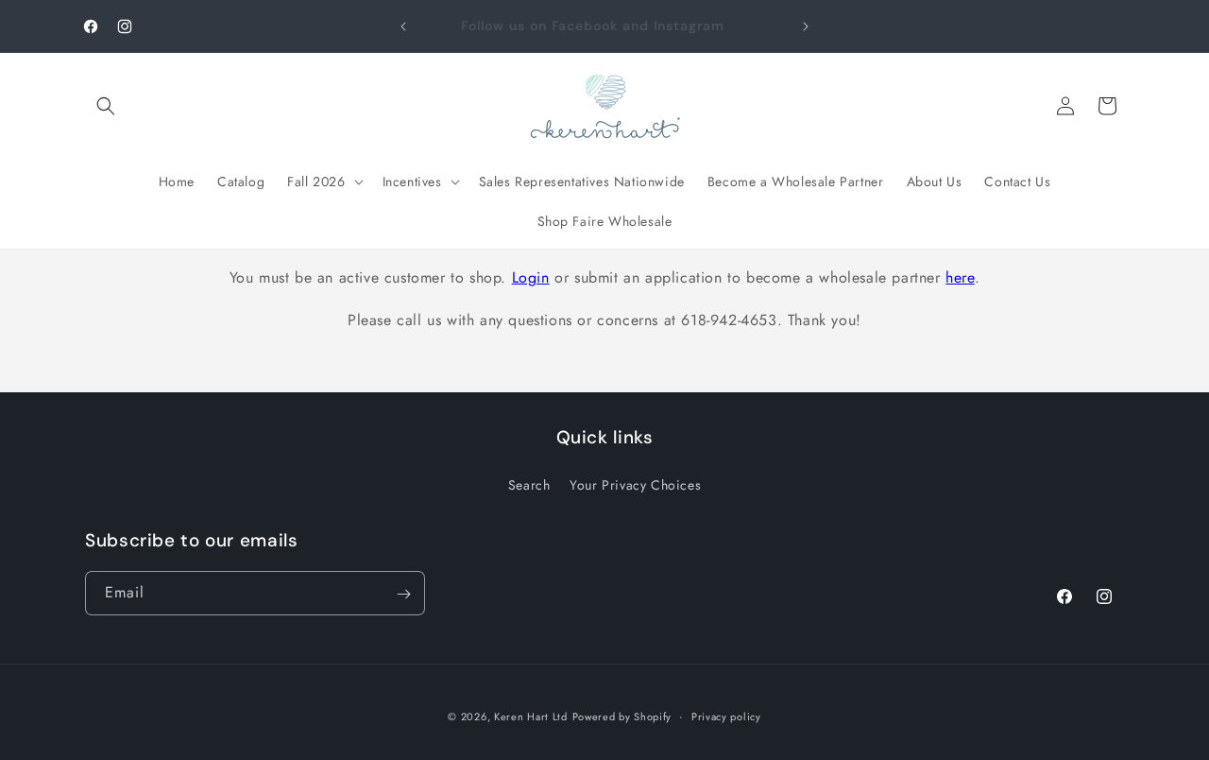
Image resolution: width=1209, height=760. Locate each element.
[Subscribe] (403, 594)
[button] (106, 106)
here (959, 277)
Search (529, 484)
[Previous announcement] (403, 26)
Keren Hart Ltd (531, 716)
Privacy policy (726, 715)
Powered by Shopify (622, 716)
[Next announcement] (805, 26)
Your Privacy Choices (635, 484)
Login (531, 277)
